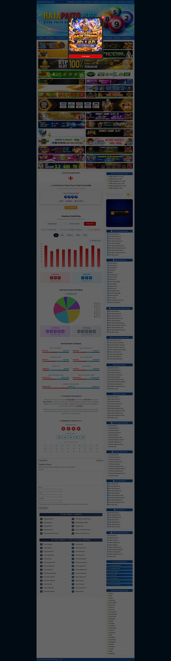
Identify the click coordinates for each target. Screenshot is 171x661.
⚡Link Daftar (85, 56)
